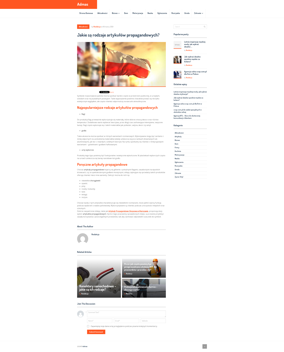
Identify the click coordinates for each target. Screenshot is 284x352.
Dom (126, 13)
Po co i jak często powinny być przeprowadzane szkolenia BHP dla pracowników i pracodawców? (140, 266)
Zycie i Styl (179, 177)
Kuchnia (178, 151)
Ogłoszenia (162, 13)
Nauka (150, 13)
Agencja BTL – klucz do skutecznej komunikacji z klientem (187, 117)
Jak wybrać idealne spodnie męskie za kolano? (192, 59)
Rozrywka (176, 13)
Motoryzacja (137, 13)
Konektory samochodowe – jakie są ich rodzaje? (97, 287)
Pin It (111, 92)
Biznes (115, 13)
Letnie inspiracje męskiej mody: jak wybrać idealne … (194, 44)
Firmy (177, 147)
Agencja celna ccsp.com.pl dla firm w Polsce (195, 72)
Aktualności (102, 13)
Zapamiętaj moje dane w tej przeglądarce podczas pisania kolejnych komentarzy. (124, 326)
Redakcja (97, 27)
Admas (82, 4)
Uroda (186, 13)
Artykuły (178, 136)
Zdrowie (197, 13)
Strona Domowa (86, 13)
